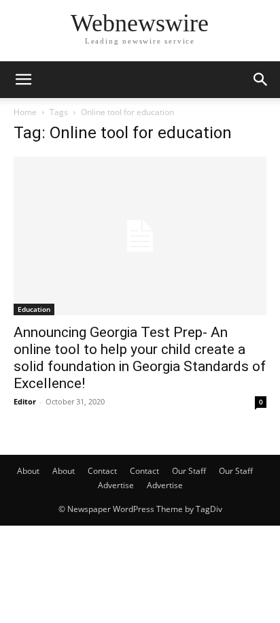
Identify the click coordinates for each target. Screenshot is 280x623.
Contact (102, 471)
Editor (25, 401)
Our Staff (189, 471)
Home (25, 112)
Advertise (116, 485)
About (28, 471)
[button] (23, 79)
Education (34, 309)
